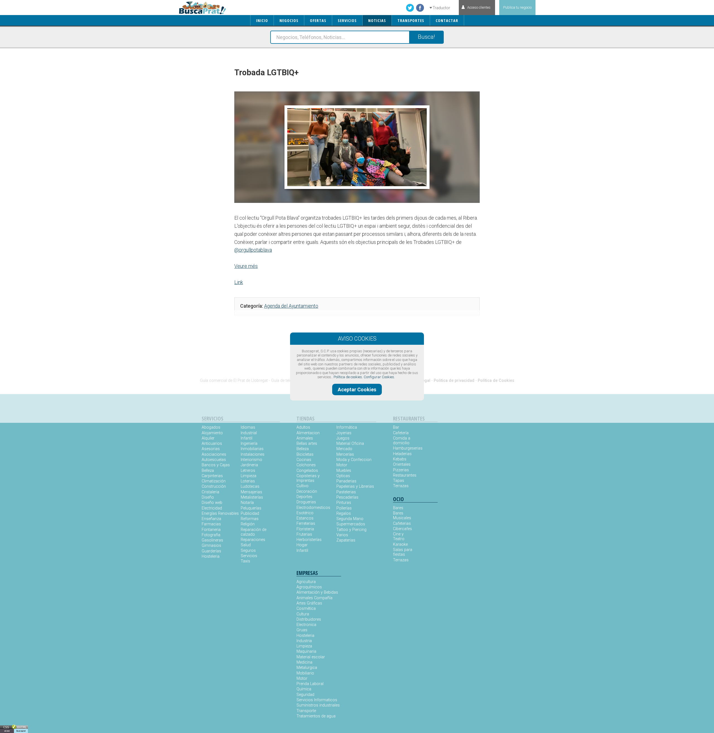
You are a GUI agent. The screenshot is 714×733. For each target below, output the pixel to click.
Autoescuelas (214, 459)
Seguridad (305, 694)
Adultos (303, 427)
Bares (398, 508)
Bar (396, 427)
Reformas (250, 518)
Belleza (208, 470)
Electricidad (212, 508)
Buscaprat (21, 731)
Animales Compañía (314, 598)
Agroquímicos (309, 587)
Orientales (402, 464)
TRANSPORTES (410, 20)
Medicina (304, 662)
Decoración (306, 491)
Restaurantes (404, 475)
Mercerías (345, 454)
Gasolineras (212, 540)
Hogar (302, 545)
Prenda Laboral (310, 683)
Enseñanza (211, 518)
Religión (248, 524)
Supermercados (350, 524)
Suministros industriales (318, 705)
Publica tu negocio (517, 7)
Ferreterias (305, 523)
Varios (342, 535)
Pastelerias (346, 492)
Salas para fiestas (402, 552)
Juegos (342, 438)
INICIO (262, 20)
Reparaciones (253, 539)
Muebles (343, 470)
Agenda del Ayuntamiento (291, 306)
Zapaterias (345, 540)
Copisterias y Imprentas (308, 478)
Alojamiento (212, 433)
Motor (341, 465)
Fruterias (304, 534)
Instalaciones (252, 454)
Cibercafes (402, 528)
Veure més (246, 266)
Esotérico (304, 513)
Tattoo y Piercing (351, 529)
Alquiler (208, 438)
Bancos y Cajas (216, 465)
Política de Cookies (496, 380)
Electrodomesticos (313, 507)
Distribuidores (308, 619)
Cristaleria (210, 492)
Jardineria (249, 465)
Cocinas (303, 459)
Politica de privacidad (454, 380)
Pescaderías (347, 497)
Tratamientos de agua (316, 716)
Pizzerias (401, 470)
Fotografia (211, 535)
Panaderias (346, 481)
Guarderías (211, 551)
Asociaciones (214, 454)
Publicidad (250, 513)
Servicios (249, 556)
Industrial (249, 433)
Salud (246, 545)
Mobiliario (305, 673)
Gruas (301, 630)
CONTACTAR (447, 20)
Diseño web (212, 502)
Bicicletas (304, 454)
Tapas (398, 480)
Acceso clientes (479, 7)
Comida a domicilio (401, 440)
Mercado (344, 448)
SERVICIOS (347, 20)
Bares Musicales (402, 515)
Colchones (306, 465)
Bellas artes (306, 443)
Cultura (302, 614)
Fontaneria (211, 529)
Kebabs (399, 459)
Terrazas (401, 486)
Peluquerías (251, 508)
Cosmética (306, 608)
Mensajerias (251, 492)
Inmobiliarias (252, 448)
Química (303, 689)
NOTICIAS (377, 20)
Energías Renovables (220, 513)
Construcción (214, 486)
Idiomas (248, 427)
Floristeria (305, 529)
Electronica (306, 624)
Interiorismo (251, 459)
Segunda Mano (349, 518)
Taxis (245, 561)
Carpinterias (212, 476)
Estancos (304, 518)
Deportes (304, 496)
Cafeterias (402, 523)
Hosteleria (210, 556)
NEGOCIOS (288, 20)
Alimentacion (308, 433)
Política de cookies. (348, 377)
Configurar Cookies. (379, 377)
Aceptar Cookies (357, 389)
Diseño (208, 497)
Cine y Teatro (398, 536)
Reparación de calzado (253, 532)
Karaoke (400, 544)
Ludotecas (250, 486)
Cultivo (302, 486)
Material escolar (310, 657)
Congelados (307, 470)
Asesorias (211, 448)
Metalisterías (252, 497)
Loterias (248, 481)
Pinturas (343, 502)
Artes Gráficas (309, 603)
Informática (346, 427)
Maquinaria (306, 651)
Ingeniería (249, 443)
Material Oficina (350, 443)
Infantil (246, 438)
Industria (304, 641)
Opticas (343, 476)
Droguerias (306, 502)
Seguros (248, 550)
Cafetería (401, 433)
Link (238, 282)
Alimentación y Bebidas (317, 592)
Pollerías (344, 508)
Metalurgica (306, 667)
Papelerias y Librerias (355, 486)
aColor (7, 731)
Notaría (247, 502)
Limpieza (248, 476)
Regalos (343, 513)
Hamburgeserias (404, 448)
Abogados (211, 427)
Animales (304, 438)
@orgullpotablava (253, 250)
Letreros (248, 470)
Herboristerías (309, 539)
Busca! (426, 36)
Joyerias (343, 433)
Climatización (214, 481)
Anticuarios (212, 443)
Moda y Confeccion (354, 459)
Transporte (306, 710)
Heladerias (402, 454)
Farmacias (211, 524)
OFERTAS (318, 20)
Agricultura (306, 581)
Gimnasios (211, 545)
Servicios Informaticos (316, 700)
